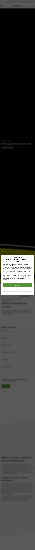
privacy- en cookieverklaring (22, 276)
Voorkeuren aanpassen (7, 292)
